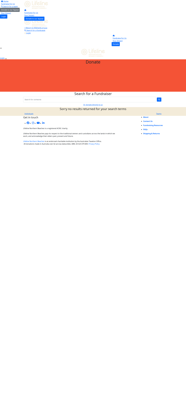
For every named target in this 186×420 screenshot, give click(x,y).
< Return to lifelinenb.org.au (35, 28)
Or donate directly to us (93, 105)
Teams (158, 113)
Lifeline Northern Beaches (33, 141)
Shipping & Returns (151, 133)
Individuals (29, 113)
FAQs (145, 129)
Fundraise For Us (31, 13)
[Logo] (36, 4)
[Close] (6, 58)
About (145, 117)
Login (28, 33)
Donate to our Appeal (34, 18)
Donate (116, 44)
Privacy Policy (94, 144)
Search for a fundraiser (35, 30)
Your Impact (29, 15)
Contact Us (148, 121)
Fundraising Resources (153, 125)
